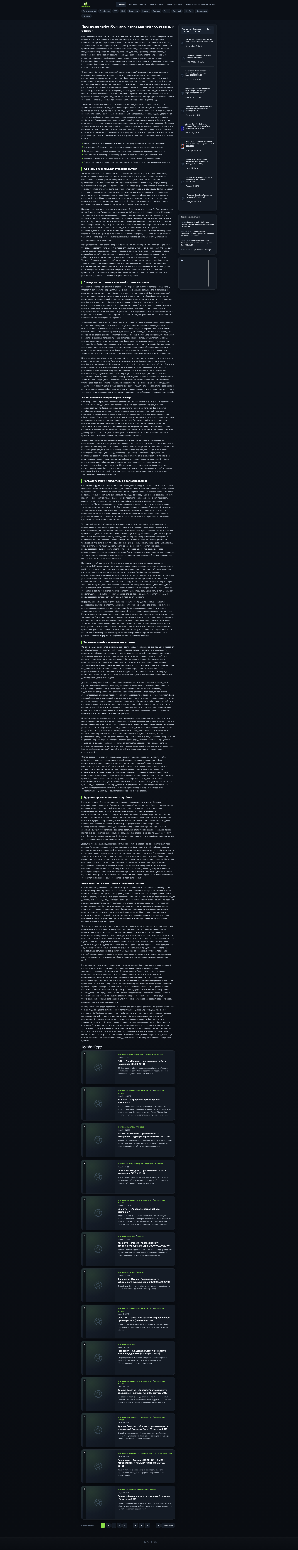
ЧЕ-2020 (86, 16)
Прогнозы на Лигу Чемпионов (130, 1054)
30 (147, 1525)
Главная (121, 4)
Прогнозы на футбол (137, 4)
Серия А (145, 11)
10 (135, 1525)
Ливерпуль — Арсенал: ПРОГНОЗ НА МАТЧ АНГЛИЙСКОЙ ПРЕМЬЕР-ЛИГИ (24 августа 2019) (141, 1463)
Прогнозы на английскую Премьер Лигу (135, 1453)
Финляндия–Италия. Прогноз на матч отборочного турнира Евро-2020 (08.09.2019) (144, 1280)
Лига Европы (105, 11)
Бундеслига (133, 11)
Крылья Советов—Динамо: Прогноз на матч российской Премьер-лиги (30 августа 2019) (143, 1391)
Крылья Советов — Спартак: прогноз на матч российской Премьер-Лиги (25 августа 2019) (143, 1428)
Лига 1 (166, 11)
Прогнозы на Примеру (127, 1490)
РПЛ (123, 11)
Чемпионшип (202, 11)
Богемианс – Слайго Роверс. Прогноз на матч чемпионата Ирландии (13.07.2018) (197, 162)
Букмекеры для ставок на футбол (200, 4)
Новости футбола (174, 4)
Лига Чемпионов (89, 11)
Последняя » (168, 1525)
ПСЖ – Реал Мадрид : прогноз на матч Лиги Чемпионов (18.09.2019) (142, 1062)
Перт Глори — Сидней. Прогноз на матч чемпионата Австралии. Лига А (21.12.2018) (200, 144)
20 (141, 1525)
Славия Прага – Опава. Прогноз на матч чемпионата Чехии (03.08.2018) (199, 179)
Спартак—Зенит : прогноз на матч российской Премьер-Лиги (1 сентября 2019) (144, 1319)
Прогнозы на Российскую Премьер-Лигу (135, 1091)
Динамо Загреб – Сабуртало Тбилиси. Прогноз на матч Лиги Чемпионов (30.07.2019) (197, 126)
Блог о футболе (156, 4)
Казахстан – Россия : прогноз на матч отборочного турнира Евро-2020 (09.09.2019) (144, 1135)
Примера (156, 11)
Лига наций (177, 11)
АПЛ (115, 11)
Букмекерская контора (202, 250)
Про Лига (188, 11)
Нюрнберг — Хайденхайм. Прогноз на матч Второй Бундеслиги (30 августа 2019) (142, 1352)
